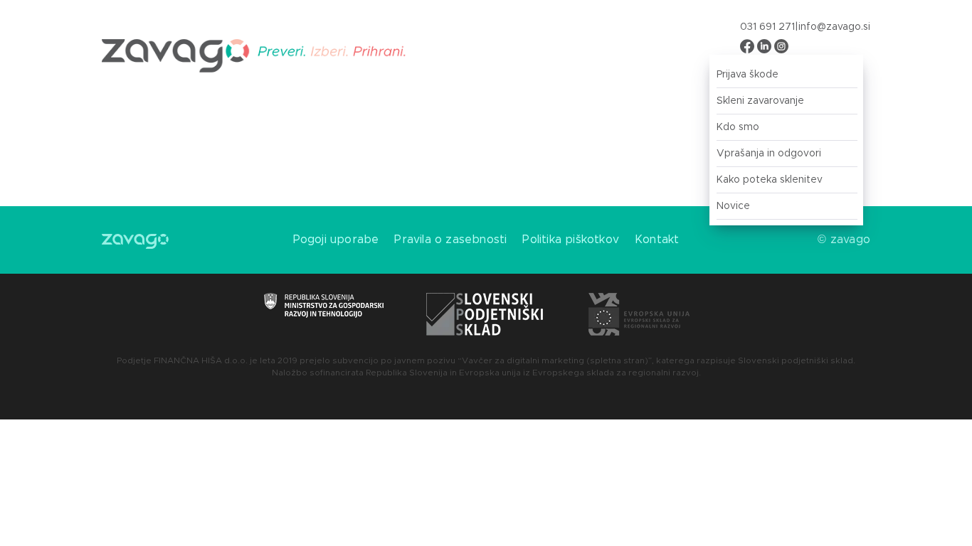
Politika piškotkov (570, 239)
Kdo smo (738, 127)
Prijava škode (747, 75)
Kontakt (657, 239)
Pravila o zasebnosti (450, 239)
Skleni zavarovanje (760, 101)
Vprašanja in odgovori (769, 154)
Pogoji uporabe (336, 239)
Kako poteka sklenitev (770, 180)
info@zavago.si (834, 27)
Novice (733, 206)
